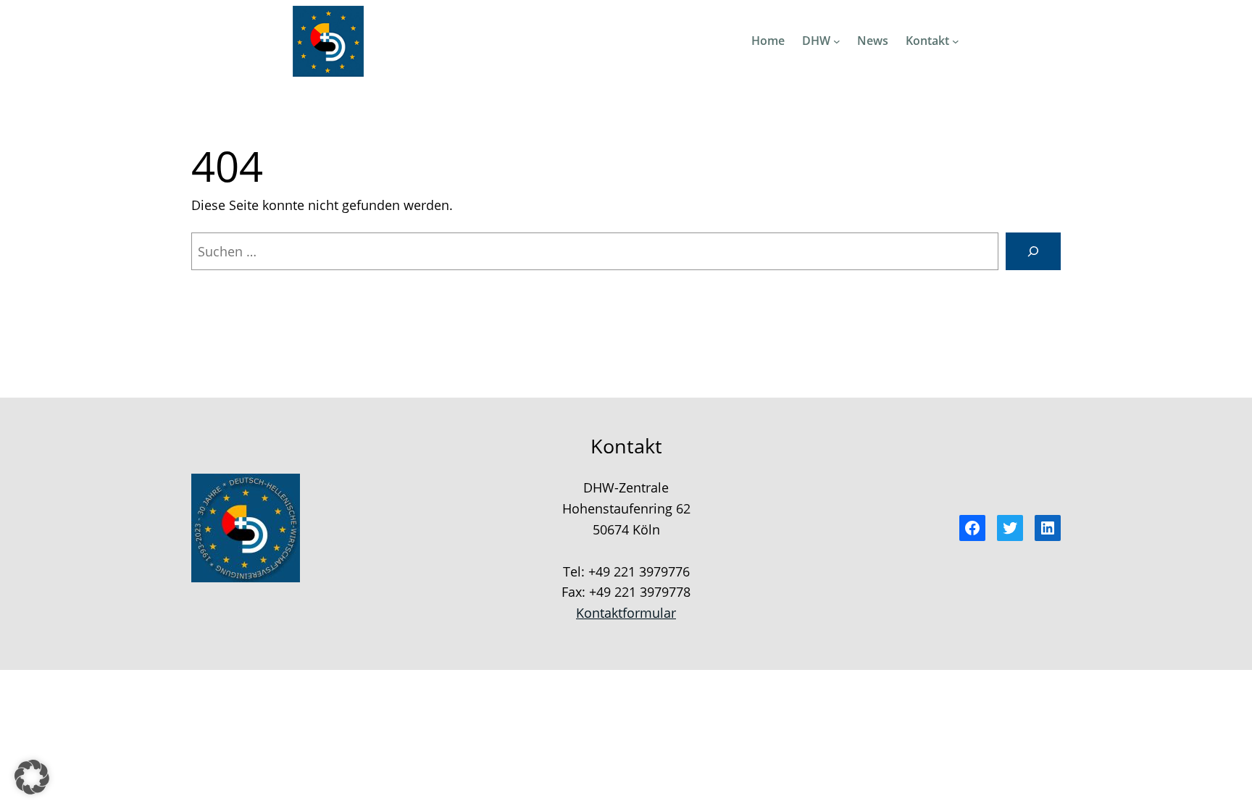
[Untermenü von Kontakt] (955, 41)
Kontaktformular (626, 612)
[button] (32, 777)
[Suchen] (1033, 251)
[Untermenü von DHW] (836, 41)
